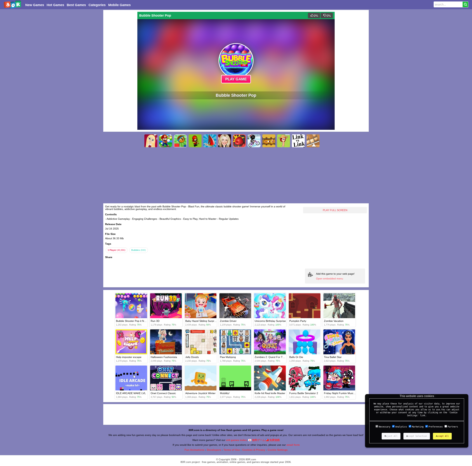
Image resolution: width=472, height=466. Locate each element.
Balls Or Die (296, 357)
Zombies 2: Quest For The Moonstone (277, 357)
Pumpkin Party (297, 320)
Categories (97, 5)
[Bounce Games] (180, 140)
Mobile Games (119, 5)
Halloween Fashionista (164, 357)
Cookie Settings (278, 449)
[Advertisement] (120, 67)
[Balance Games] (313, 140)
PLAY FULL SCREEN (335, 210)
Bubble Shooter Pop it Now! (132, 320)
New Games (34, 5)
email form (293, 444)
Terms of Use (231, 449)
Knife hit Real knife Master (270, 393)
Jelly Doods (192, 357)
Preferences (435, 426)
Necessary (384, 426)
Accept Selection (416, 436)
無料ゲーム (258, 440)
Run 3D (155, 320)
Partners (453, 426)
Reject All (391, 436)
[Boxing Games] (239, 140)
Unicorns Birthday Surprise (270, 320)
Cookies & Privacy (253, 449)
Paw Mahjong (228, 357)
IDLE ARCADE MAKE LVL (131, 393)
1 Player (116, 250)
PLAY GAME (236, 79)
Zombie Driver (228, 320)
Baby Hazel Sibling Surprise (201, 320)
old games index (236, 440)
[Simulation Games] (283, 140)
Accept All (442, 436)
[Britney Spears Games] (224, 140)
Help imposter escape (128, 357)
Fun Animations (194, 449)
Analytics (401, 426)
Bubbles (138, 250)
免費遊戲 (274, 440)
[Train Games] (268, 140)
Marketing (418, 426)
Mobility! (225, 393)
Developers (214, 449)
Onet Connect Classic (163, 393)
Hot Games (55, 5)
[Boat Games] (209, 140)
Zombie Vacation (333, 320)
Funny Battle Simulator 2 (303, 393)
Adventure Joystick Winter (200, 393)
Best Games (76, 5)
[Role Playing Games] (195, 140)
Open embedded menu (329, 278)
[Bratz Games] (150, 140)
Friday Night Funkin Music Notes (343, 393)
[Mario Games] (165, 140)
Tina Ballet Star (333, 357)
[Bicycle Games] (254, 140)
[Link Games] (298, 140)
